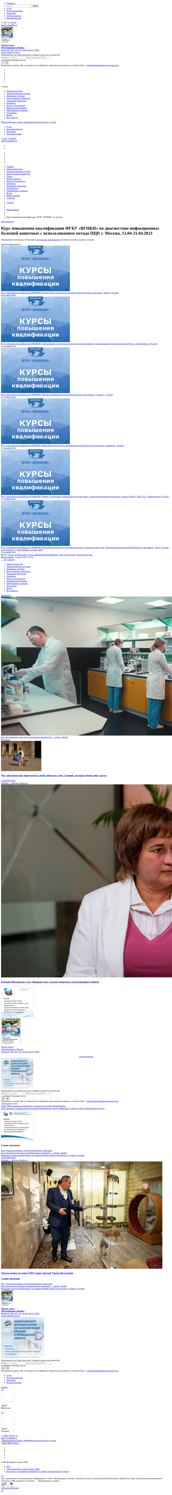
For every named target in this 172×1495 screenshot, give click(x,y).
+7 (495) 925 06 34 (9, 1436)
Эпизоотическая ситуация (18, 93)
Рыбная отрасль (13, 179)
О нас (9, 8)
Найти (35, 6)
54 (7, 63)
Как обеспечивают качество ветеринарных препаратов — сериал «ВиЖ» (34, 737)
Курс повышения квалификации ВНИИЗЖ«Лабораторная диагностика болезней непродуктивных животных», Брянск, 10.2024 (60, 293)
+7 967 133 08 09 (8, 138)
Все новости (12, 117)
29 (8, 1368)
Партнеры (11, 13)
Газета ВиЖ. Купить (10, 52)
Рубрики (11, 3)
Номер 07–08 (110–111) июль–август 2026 (20, 50)
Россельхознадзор (14, 11)
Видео (9, 115)
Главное (10, 167)
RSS (8, 1467)
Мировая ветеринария (16, 108)
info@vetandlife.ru (9, 25)
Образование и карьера (17, 110)
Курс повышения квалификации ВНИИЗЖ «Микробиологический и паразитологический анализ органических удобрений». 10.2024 (62, 446)
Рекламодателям (13, 18)
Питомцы (5, 740)
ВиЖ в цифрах (13, 196)
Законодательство (14, 91)
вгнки (11, 555)
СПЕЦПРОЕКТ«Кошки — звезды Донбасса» (14, 782)
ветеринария (20, 555)
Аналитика (11, 113)
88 (8, 1099)
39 (3, 1099)
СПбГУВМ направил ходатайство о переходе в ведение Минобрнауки (33, 1106)
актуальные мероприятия (48, 240)
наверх (4, 1387)
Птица (9, 176)
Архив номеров (13, 16)
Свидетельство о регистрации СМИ (23, 1469)
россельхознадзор (84, 555)
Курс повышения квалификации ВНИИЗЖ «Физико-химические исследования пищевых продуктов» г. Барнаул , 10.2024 (57, 395)
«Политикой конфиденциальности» (102, 65)
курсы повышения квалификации (42, 555)
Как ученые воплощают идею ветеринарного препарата (26, 1150)
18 (3, 1368)
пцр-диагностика (67, 555)
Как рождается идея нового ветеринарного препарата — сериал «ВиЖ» (34, 1153)
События (10, 198)
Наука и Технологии (15, 105)
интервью (5, 595)
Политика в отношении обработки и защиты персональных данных (37, 1471)
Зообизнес (11, 103)
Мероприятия (12, 210)
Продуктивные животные (18, 98)
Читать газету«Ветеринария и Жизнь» (13, 46)
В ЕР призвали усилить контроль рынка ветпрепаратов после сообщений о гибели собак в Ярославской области (53, 1108)
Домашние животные (16, 101)
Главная (10, 202)
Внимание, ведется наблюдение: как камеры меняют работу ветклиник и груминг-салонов (43, 1155)
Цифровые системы (15, 96)
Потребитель (12, 188)
